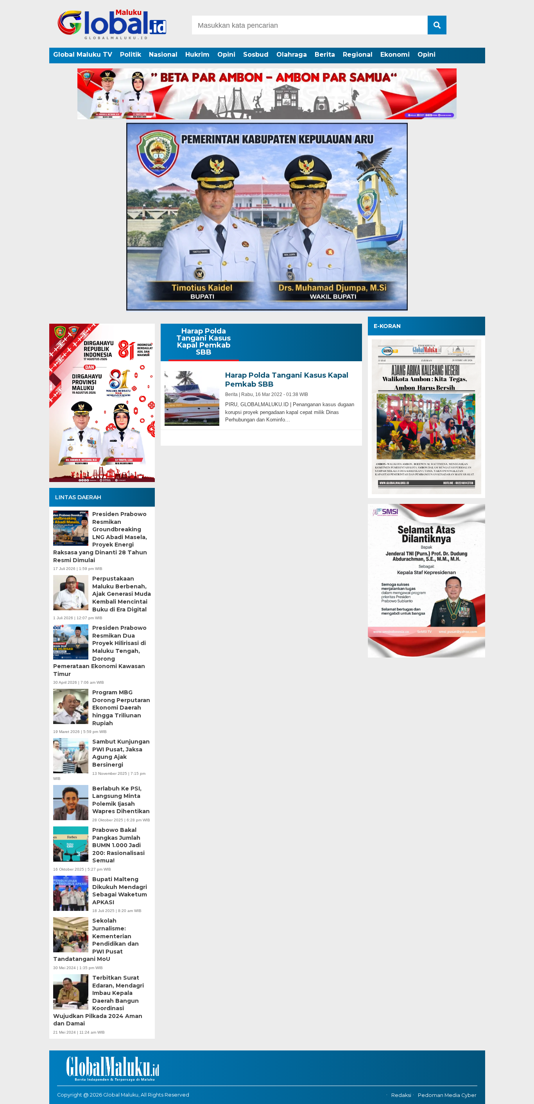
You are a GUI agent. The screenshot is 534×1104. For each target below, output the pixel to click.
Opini (226, 54)
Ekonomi (395, 54)
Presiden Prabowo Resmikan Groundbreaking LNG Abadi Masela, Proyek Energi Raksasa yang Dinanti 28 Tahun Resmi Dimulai (100, 537)
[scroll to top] (509, 1093)
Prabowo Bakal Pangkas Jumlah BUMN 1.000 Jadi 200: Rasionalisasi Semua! (118, 845)
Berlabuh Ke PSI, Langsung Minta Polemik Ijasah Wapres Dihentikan (121, 800)
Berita (325, 54)
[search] (437, 25)
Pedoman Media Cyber (447, 1095)
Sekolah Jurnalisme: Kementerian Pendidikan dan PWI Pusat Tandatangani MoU (96, 939)
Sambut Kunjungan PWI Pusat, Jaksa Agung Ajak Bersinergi (121, 753)
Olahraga (291, 54)
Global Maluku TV (82, 54)
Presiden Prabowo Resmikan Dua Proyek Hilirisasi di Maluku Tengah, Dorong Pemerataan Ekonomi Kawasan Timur (100, 650)
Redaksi (401, 1095)
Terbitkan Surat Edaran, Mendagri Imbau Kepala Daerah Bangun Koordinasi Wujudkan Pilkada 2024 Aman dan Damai (98, 1000)
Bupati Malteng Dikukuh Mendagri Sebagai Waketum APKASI (119, 891)
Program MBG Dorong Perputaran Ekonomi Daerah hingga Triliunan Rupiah (121, 707)
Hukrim (197, 54)
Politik (130, 54)
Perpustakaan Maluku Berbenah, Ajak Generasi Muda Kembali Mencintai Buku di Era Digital (121, 594)
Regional (358, 54)
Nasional (163, 54)
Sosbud (256, 54)
